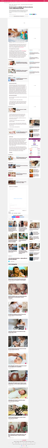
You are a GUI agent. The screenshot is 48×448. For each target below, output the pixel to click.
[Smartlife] (31, 442)
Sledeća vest (24, 210)
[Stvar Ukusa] (21, 442)
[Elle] (28, 442)
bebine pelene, (24, 50)
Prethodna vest (12, 210)
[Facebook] (21, 445)
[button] (26, 14)
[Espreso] (18, 442)
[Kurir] (16, 442)
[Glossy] (35, 442)
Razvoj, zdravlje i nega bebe (17, 4)
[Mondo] (13, 442)
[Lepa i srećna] (23, 442)
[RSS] (24, 445)
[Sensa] (26, 442)
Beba (12, 4)
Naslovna (10, 4)
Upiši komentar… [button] (12, 261)
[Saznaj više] (39, 118)
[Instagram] (23, 445)
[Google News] (26, 445)
